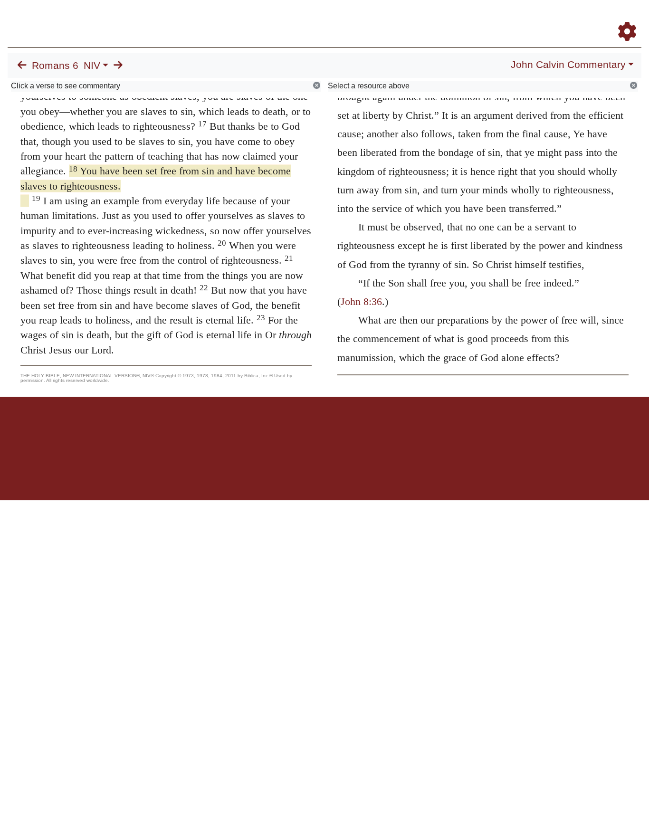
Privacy (367, 429)
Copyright (344, 429)
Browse (333, 18)
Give (405, 429)
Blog (515, 18)
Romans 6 (55, 65)
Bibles (306, 429)
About (323, 429)
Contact (387, 429)
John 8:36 (361, 301)
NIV (92, 65)
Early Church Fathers (396, 18)
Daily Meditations (469, 18)
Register (623, 18)
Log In (589, 18)
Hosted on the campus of (276, 472)
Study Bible (551, 18)
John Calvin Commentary (568, 64)
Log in (245, 429)
